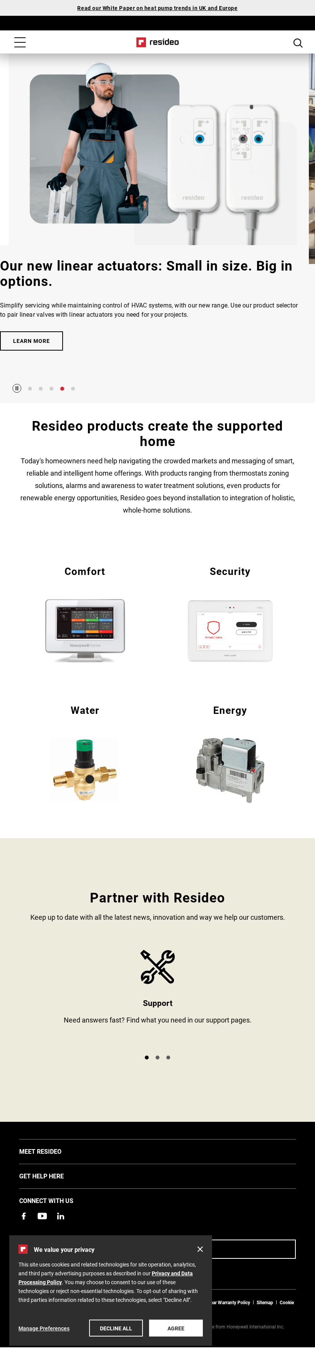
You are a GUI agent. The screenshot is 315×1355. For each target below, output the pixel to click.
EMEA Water (85, 753)
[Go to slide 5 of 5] (73, 388)
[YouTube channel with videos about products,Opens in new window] (42, 1216)
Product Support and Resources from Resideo (157, 999)
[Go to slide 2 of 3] (157, 1057)
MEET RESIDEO (52, 1151)
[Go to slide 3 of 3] (168, 1057)
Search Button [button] (298, 43)
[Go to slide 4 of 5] (62, 388)
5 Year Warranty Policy (227, 1302)
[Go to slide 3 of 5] (51, 388)
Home (157, 42)
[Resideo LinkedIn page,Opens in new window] (60, 1216)
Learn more (31, 340)
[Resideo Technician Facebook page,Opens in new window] (23, 1216)
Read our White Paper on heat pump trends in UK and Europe (157, 8)
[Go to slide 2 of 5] (40, 388)
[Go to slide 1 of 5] (30, 388)
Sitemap (265, 1302)
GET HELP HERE (53, 1175)
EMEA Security (230, 614)
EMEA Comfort (85, 614)
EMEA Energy (230, 753)
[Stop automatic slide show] (17, 388)
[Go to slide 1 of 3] (146, 1057)
